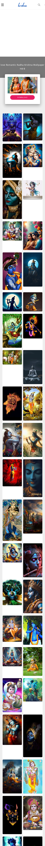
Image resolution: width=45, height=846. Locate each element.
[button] (2, 4)
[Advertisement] (22, 33)
